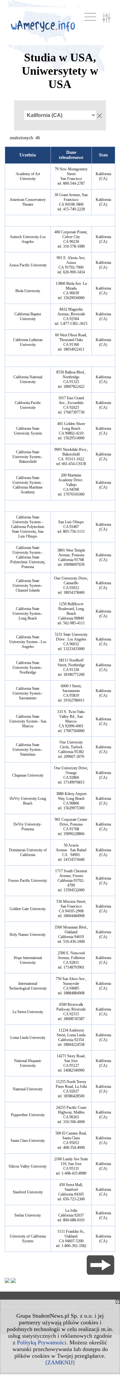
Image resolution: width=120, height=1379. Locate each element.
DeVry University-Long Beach (28, 801)
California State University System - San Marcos (27, 721)
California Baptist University (27, 316)
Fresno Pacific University (27, 880)
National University (28, 1089)
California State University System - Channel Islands (27, 586)
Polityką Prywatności (41, 1342)
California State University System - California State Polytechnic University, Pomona (27, 557)
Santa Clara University (28, 1140)
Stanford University (28, 1192)
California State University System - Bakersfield (27, 457)
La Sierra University (27, 1012)
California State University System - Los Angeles (27, 642)
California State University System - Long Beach (27, 614)
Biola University (27, 291)
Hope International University (28, 960)
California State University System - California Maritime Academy (27, 485)
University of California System (28, 1238)
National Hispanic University (27, 1063)
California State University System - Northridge (27, 668)
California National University (27, 379)
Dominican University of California (28, 852)
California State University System (28, 431)
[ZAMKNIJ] (60, 1362)
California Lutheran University (28, 342)
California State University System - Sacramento (27, 693)
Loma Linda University (27, 1037)
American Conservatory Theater (28, 202)
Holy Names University (28, 934)
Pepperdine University (28, 1115)
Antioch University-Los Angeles (28, 239)
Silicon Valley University (28, 1166)
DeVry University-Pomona (27, 826)
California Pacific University (28, 405)
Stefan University (27, 1215)
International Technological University (28, 986)
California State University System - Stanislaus (27, 750)
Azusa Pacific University (28, 265)
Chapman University (28, 775)
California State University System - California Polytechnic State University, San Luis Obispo (27, 527)
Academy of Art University (28, 176)
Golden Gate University (28, 909)
